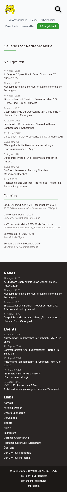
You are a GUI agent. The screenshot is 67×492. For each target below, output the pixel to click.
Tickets (8, 422)
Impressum (10, 432)
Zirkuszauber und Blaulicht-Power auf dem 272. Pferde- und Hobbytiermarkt (31, 307)
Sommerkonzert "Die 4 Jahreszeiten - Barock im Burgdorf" (32, 351)
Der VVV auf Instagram (17, 457)
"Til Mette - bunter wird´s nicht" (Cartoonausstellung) (22, 375)
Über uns (9, 447)
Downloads (10, 417)
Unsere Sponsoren (14, 412)
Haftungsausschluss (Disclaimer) (22, 442)
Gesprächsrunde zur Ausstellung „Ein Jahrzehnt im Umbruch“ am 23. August (32, 319)
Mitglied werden (13, 407)
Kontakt (8, 402)
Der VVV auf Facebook (17, 452)
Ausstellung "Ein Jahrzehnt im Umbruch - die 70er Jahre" (32, 339)
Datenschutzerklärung (16, 437)
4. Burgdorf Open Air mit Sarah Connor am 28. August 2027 (30, 283)
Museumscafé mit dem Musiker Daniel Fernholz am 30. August (33, 295)
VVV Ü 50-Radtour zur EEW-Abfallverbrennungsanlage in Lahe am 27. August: (32, 387)
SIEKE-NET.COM (47, 470)
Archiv (7, 427)
